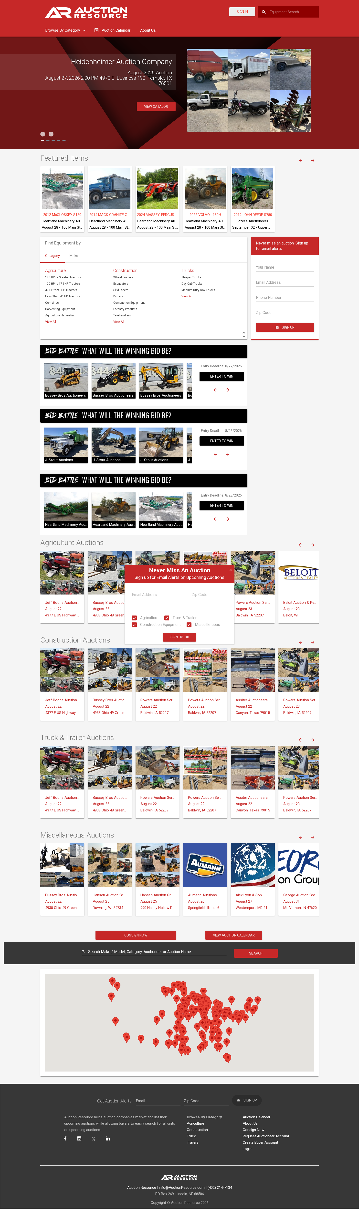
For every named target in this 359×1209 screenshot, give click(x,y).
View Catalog (156, 101)
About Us (148, 30)
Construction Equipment (160, 624)
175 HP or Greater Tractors (63, 277)
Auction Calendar (256, 1117)
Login (247, 1149)
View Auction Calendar (234, 935)
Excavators (120, 283)
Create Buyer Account (260, 1142)
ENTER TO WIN (221, 376)
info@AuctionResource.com (182, 1187)
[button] (42, 134)
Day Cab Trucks (191, 283)
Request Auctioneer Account (266, 1136)
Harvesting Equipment (60, 309)
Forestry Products (125, 309)
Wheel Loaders (123, 277)
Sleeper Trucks (191, 277)
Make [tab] (74, 256)
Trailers (193, 1142)
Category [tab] (52, 256)
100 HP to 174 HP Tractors (63, 283)
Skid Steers (120, 290)
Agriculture (148, 617)
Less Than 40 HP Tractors (62, 296)
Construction (125, 270)
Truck (191, 1136)
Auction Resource (141, 1187)
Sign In (242, 12)
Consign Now (135, 935)
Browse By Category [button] (63, 30)
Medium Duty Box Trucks (198, 290)
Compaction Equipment (129, 302)
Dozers (118, 296)
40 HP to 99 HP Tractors (61, 290)
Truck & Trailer (184, 617)
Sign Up (176, 637)
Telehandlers (122, 315)
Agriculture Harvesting (60, 315)
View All (50, 321)
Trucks (187, 270)
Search (256, 953)
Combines (52, 302)
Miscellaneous (207, 624)
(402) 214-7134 (220, 1187)
